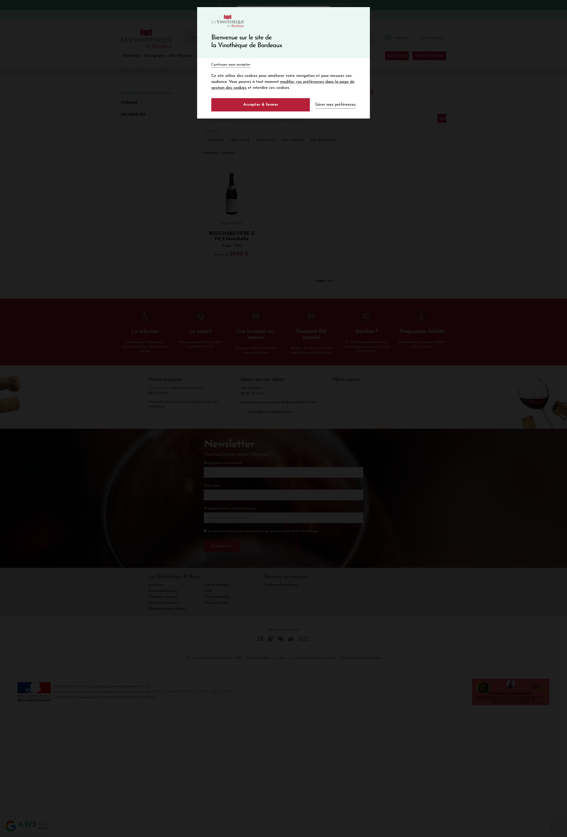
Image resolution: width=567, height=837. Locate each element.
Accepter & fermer (260, 105)
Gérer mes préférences (335, 105)
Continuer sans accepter (230, 64)
